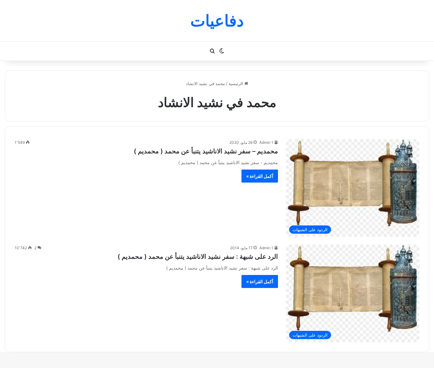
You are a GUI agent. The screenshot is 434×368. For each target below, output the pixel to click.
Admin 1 (266, 142)
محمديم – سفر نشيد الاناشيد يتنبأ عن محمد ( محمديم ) (206, 151)
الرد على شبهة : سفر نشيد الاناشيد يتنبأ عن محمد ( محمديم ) (198, 256)
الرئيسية (236, 83)
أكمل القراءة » (259, 176)
